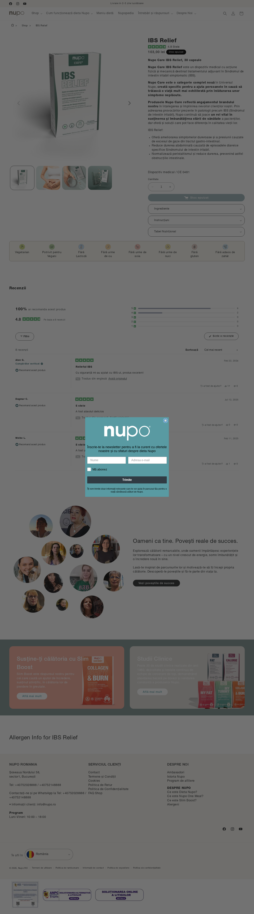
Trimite (127, 479)
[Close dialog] (165, 420)
